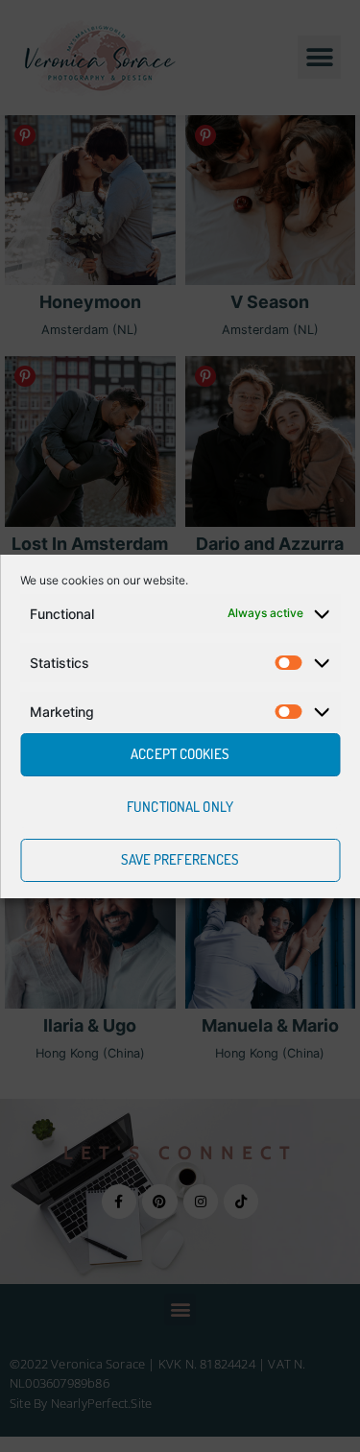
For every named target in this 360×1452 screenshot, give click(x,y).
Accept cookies (180, 754)
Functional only (180, 806)
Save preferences (180, 859)
